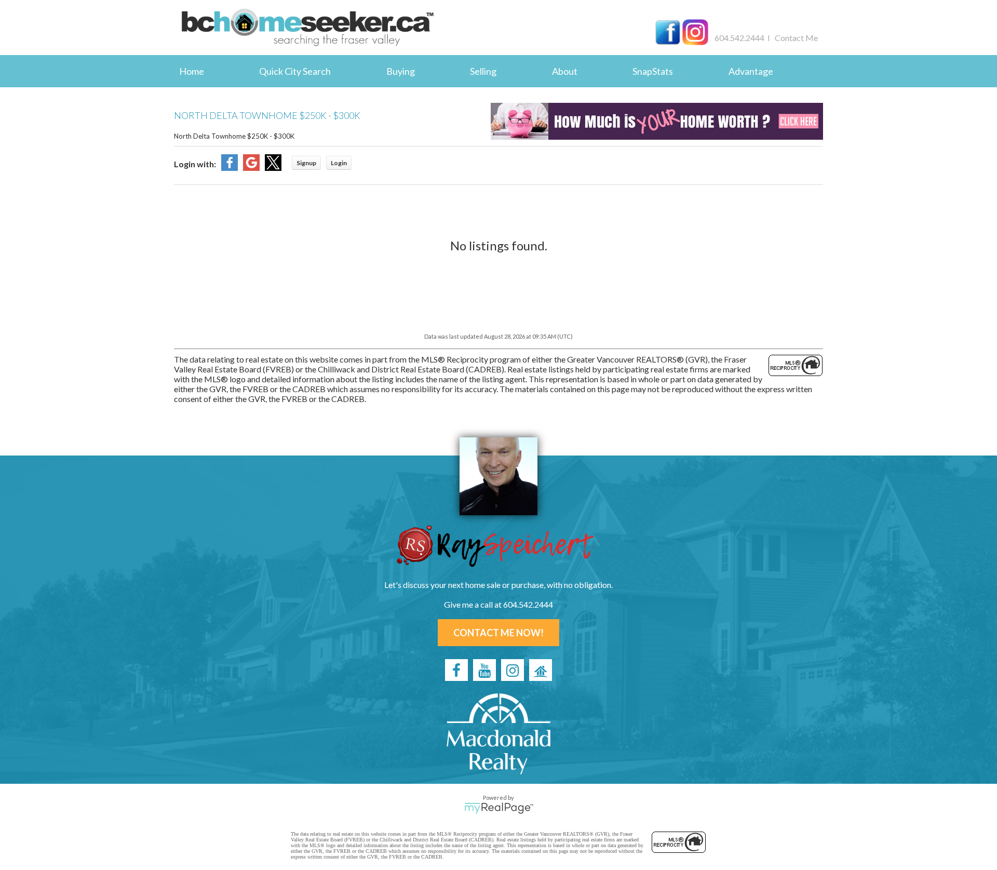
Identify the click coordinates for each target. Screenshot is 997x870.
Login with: (195, 164)
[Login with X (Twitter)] (273, 167)
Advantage (751, 71)
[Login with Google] (251, 167)
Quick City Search (295, 71)
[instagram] (512, 670)
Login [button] (339, 163)
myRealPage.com (499, 808)
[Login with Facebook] (229, 167)
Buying (400, 71)
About (564, 71)
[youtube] (484, 670)
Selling (483, 71)
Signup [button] (306, 163)
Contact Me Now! (498, 632)
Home (191, 71)
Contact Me (796, 38)
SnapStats (652, 71)
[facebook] (456, 670)
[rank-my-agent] (540, 670)
